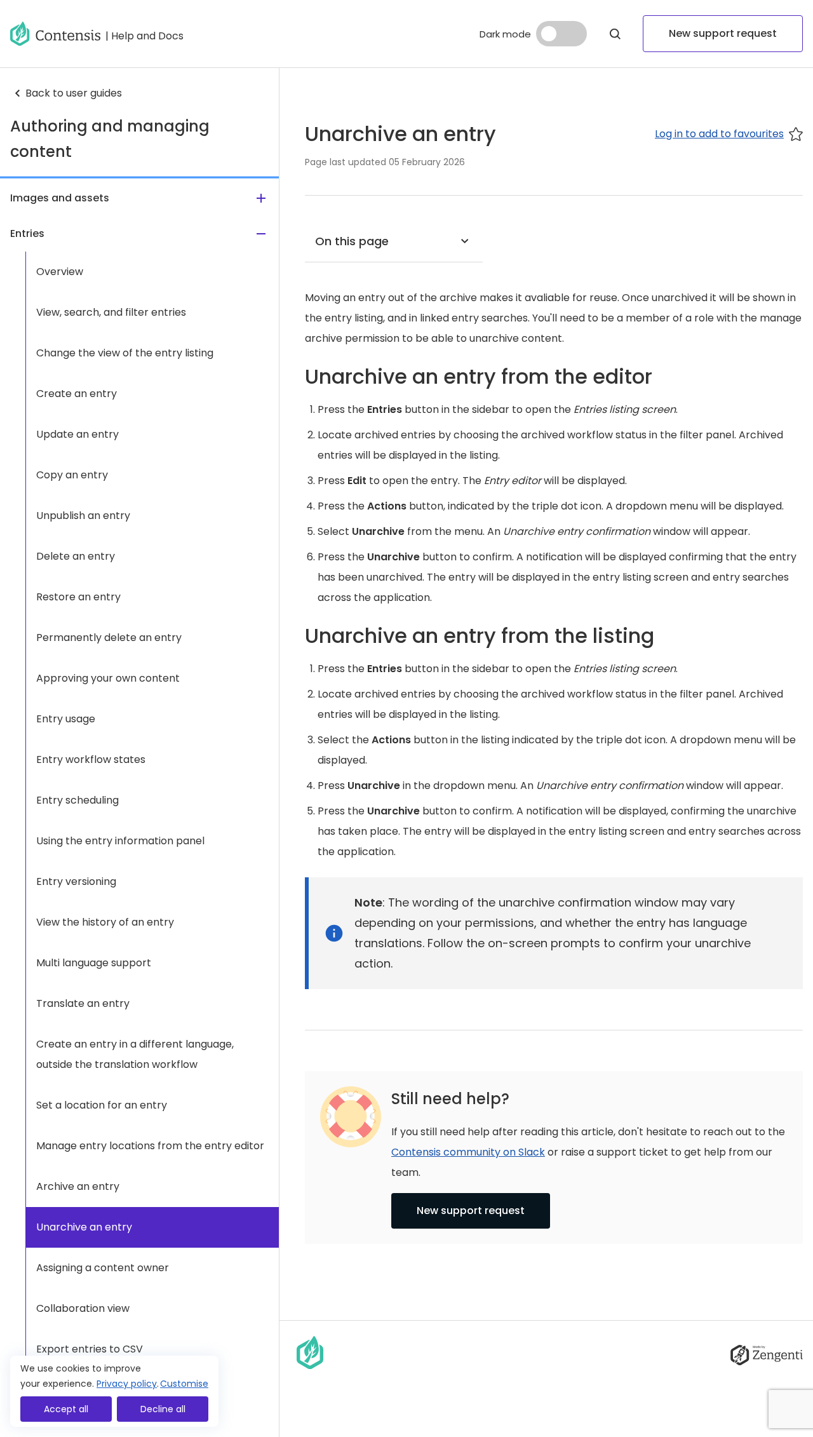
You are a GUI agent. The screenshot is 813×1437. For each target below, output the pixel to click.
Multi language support (93, 962)
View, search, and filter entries (111, 312)
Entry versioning (76, 881)
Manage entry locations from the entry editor (150, 1145)
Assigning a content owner (102, 1267)
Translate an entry (83, 1003)
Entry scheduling (77, 800)
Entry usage (65, 719)
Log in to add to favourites (719, 133)
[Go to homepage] (55, 33)
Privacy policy (127, 1383)
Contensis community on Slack (468, 1152)
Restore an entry (78, 597)
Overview (59, 271)
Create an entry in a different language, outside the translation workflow (135, 1054)
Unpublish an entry (83, 515)
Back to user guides (73, 93)
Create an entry (76, 393)
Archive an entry (77, 1186)
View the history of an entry (105, 922)
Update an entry (77, 434)
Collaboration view (83, 1308)
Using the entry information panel (120, 840)
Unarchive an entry (84, 1227)
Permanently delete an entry (109, 637)
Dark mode (505, 34)
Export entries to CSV (89, 1349)
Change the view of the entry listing (124, 353)
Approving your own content (108, 678)
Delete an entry (75, 556)
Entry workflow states (90, 759)
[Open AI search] (615, 33)
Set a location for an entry (101, 1105)
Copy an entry (72, 475)
